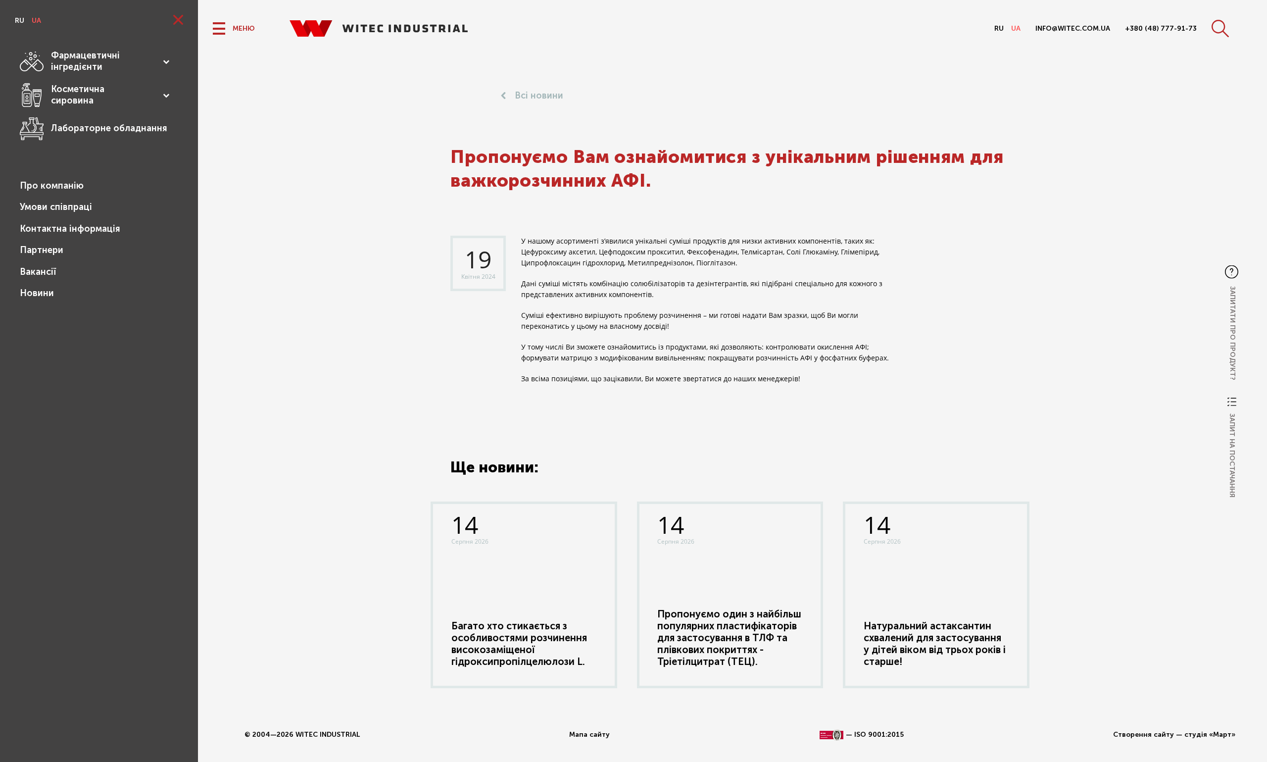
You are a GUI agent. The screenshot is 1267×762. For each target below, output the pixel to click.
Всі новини (539, 95)
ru (19, 20)
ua (36, 20)
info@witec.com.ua (1072, 28)
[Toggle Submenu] (165, 61)
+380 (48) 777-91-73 (1161, 28)
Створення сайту (1143, 734)
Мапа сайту (589, 734)
